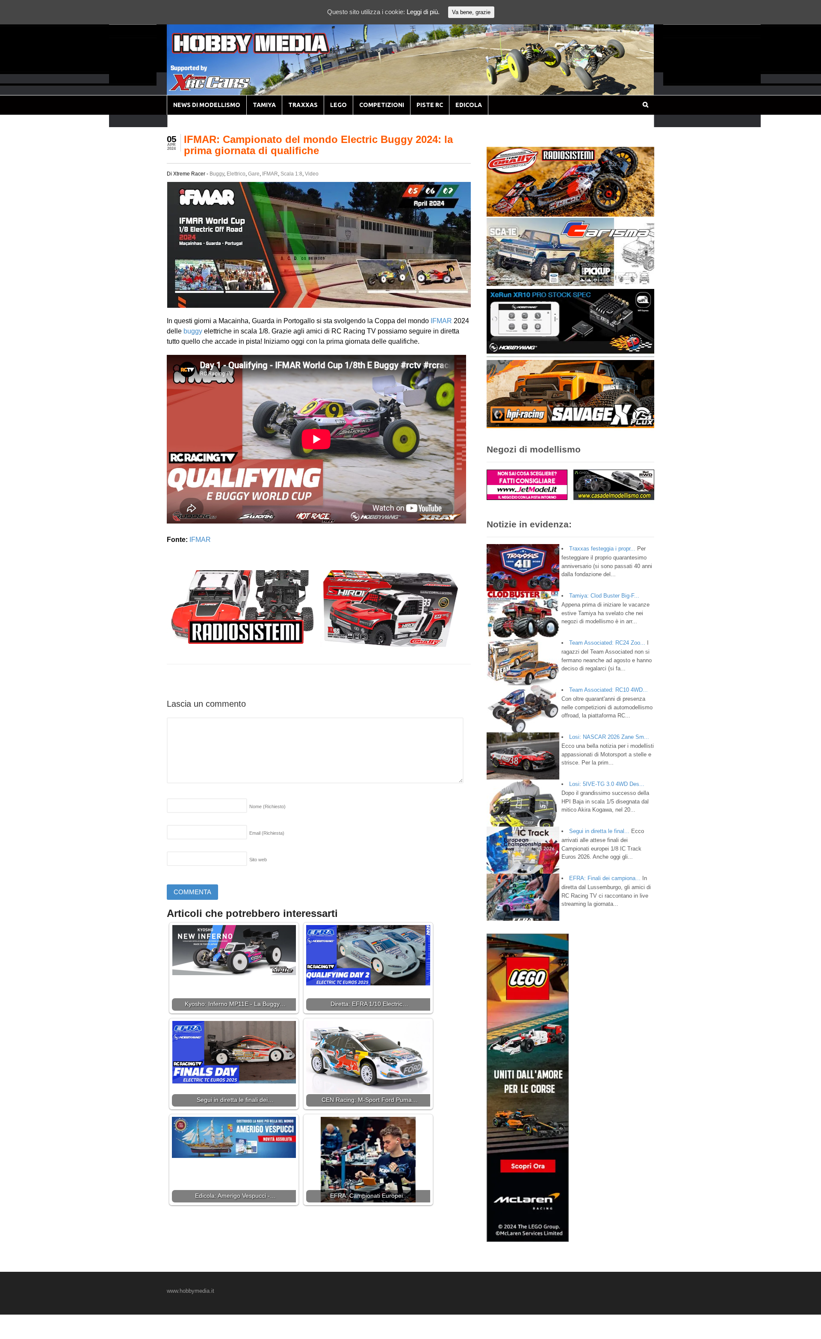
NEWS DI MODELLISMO (206, 104)
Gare (254, 174)
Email (266, 833)
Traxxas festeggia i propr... (602, 548)
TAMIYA (264, 104)
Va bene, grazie (471, 12)
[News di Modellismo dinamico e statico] (267, 51)
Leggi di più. (423, 11)
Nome (267, 806)
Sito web (258, 859)
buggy (192, 331)
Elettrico (236, 174)
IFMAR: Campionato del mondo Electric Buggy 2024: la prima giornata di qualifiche (318, 145)
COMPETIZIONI (381, 104)
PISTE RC (429, 104)
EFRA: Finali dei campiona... (605, 878)
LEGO (338, 104)
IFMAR (270, 174)
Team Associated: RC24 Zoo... (607, 643)
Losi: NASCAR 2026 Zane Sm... (609, 737)
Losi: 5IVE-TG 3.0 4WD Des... (606, 784)
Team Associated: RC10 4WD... (608, 690)
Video (312, 174)
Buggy (217, 174)
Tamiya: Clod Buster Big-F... (604, 595)
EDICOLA (468, 104)
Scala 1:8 (291, 174)
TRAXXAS (303, 104)
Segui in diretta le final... (599, 831)
